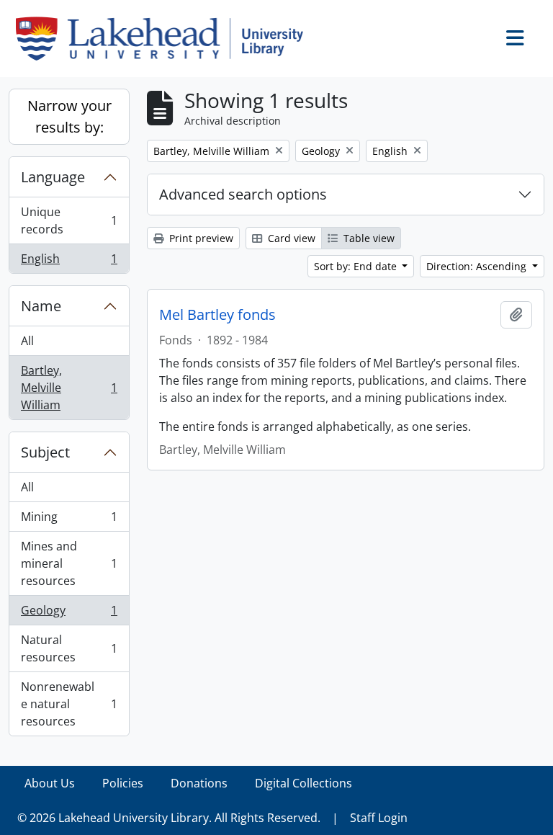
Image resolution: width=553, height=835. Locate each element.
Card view (290, 238)
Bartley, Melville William (68, 387)
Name (41, 306)
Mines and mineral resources (68, 563)
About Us (49, 783)
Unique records (68, 220)
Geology (68, 613)
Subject (45, 452)
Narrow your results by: (69, 116)
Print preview (199, 238)
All (27, 341)
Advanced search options (243, 194)
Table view (368, 238)
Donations (199, 783)
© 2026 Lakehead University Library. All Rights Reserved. (168, 818)
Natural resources (68, 648)
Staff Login (379, 818)
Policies (122, 783)
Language (53, 177)
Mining (68, 520)
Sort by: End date (357, 266)
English (68, 262)
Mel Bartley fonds (217, 314)
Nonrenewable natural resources (68, 704)
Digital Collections (303, 783)
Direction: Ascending (477, 266)
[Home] (165, 38)
